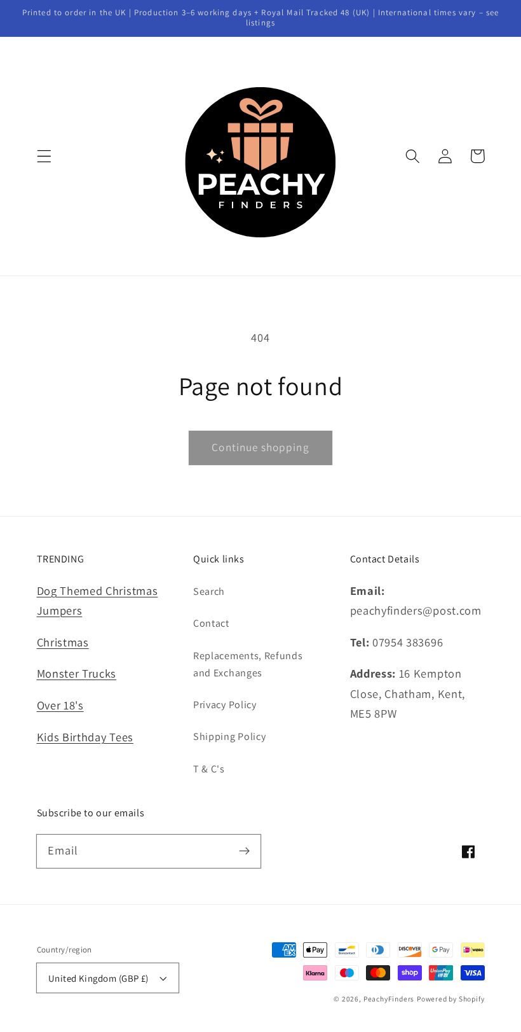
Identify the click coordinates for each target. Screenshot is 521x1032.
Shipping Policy (229, 736)
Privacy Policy (225, 704)
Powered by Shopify (451, 998)
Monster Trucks (77, 673)
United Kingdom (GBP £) (98, 978)
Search (209, 591)
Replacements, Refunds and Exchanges (248, 664)
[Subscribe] (244, 851)
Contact (211, 623)
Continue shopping (260, 447)
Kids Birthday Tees (85, 736)
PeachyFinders (388, 998)
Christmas (63, 642)
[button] (44, 156)
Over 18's (60, 705)
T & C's (209, 769)
